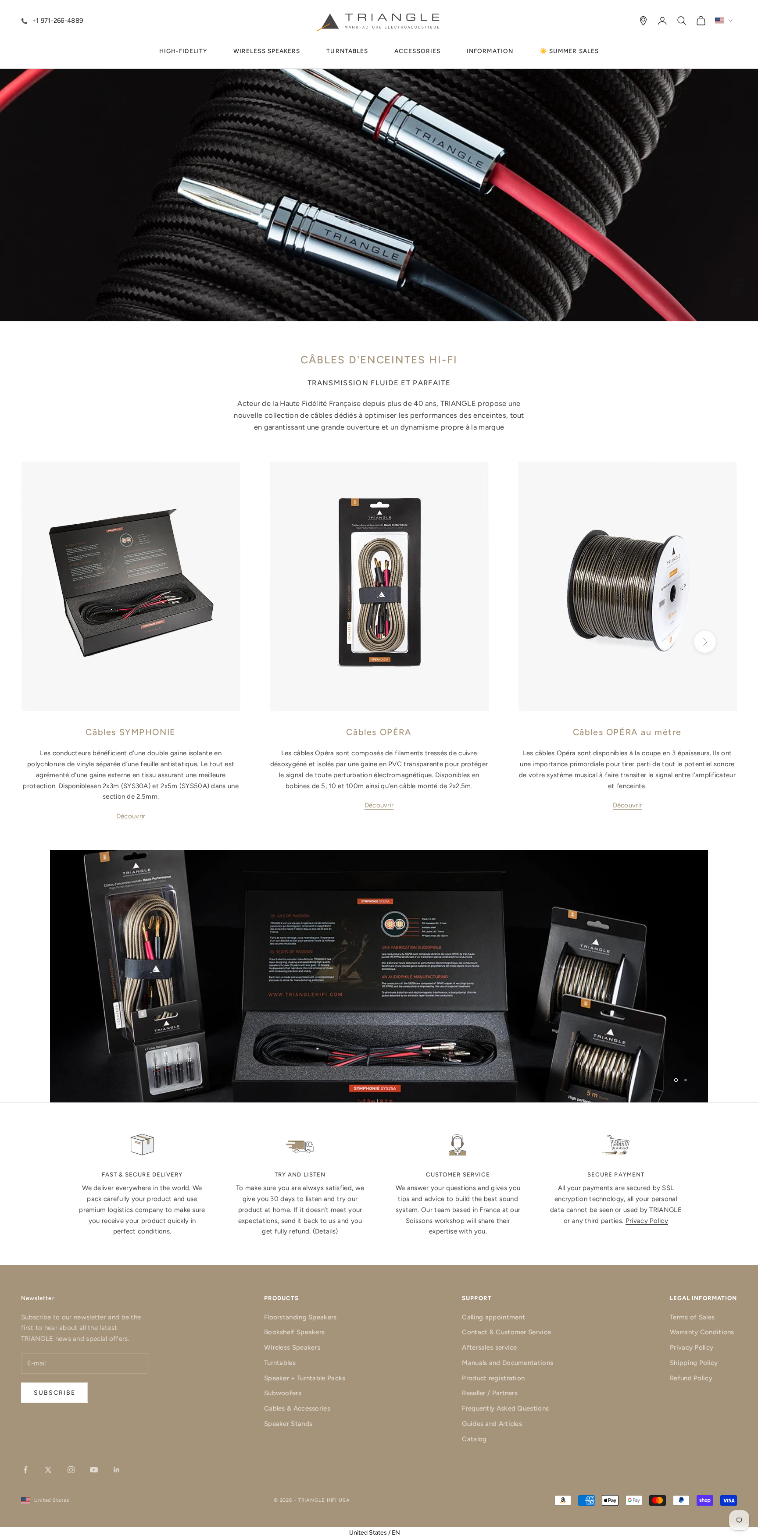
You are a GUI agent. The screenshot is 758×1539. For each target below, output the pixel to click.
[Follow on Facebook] (25, 1469)
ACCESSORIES (417, 50)
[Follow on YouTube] (93, 1469)
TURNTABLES (347, 50)
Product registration (493, 1378)
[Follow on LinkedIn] (116, 1469)
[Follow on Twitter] (48, 1469)
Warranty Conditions (702, 1332)
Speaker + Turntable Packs (305, 1378)
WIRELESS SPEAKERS (266, 50)
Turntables (280, 1363)
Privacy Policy (647, 1221)
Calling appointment (493, 1317)
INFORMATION (490, 50)
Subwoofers (282, 1393)
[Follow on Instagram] (71, 1469)
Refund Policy (691, 1378)
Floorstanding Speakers (300, 1317)
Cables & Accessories (297, 1408)
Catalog (474, 1439)
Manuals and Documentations (507, 1363)
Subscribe (54, 1393)
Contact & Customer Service (506, 1332)
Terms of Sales (692, 1317)
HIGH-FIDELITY (183, 50)
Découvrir (131, 816)
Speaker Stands (288, 1424)
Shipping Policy (694, 1363)
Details (325, 1231)
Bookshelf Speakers (294, 1332)
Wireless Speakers (292, 1347)
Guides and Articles (492, 1424)
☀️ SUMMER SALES (569, 50)
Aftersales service (489, 1347)
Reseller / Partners (490, 1393)
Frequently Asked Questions (505, 1408)
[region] (379, 976)
